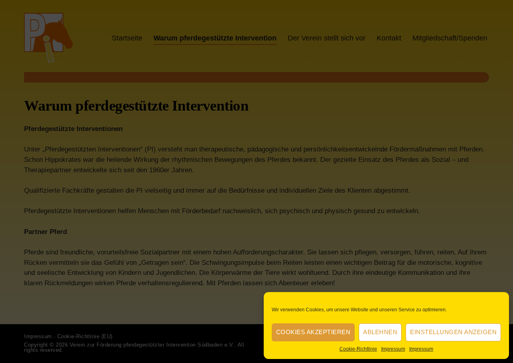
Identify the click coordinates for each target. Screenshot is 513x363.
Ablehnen (380, 332)
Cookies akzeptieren (313, 332)
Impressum (393, 349)
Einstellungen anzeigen (453, 332)
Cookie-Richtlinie (358, 349)
